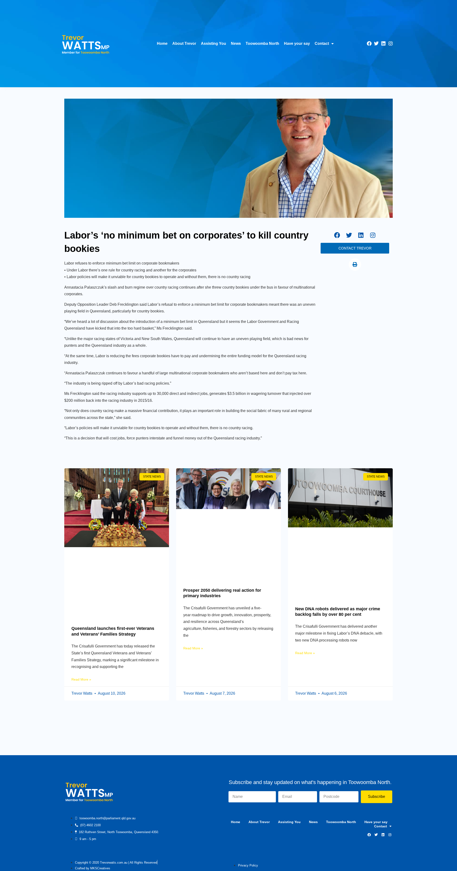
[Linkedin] (383, 43)
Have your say (297, 43)
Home (162, 43)
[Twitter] (376, 43)
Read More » (81, 679)
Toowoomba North (262, 43)
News (236, 43)
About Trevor (184, 43)
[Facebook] (369, 43)
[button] (355, 264)
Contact (322, 43)
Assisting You (213, 43)
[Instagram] (390, 43)
